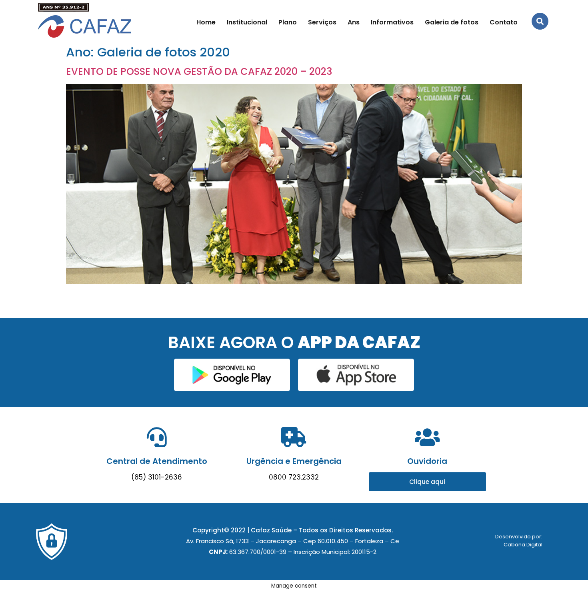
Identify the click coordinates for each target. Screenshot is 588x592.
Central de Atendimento (156, 461)
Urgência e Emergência (294, 461)
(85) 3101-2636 (156, 477)
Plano (287, 22)
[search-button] (540, 21)
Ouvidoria (427, 461)
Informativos (392, 22)
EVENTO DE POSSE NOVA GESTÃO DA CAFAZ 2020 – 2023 (199, 71)
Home (206, 22)
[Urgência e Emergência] (294, 437)
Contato (504, 22)
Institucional (247, 22)
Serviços (322, 22)
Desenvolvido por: (518, 536)
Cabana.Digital (523, 544)
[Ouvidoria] (427, 437)
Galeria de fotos (451, 22)
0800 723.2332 (294, 477)
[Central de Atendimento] (157, 437)
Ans (354, 22)
